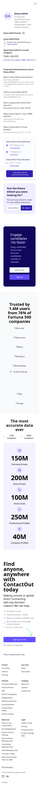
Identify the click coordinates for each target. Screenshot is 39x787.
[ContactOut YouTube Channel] (7, 776)
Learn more (19, 270)
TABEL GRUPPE (12, 44)
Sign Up (19, 277)
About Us (25, 684)
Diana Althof (21, 13)
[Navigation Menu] (35, 3)
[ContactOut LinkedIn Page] (3, 776)
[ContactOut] (12, 3)
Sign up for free (19, 639)
